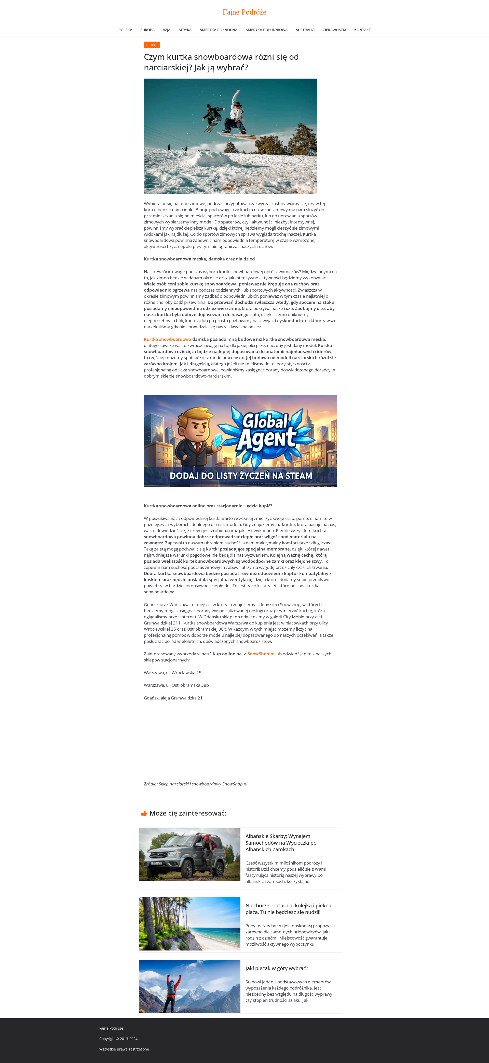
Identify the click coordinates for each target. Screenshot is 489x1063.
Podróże (152, 45)
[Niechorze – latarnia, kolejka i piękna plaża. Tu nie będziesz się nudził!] (189, 900)
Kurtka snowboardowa (167, 339)
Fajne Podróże (244, 12)
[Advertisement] (240, 743)
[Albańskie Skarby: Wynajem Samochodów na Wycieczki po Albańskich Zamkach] (189, 831)
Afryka (185, 29)
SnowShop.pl (261, 654)
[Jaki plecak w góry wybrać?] (189, 963)
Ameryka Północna (218, 29)
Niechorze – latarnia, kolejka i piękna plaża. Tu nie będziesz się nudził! (288, 909)
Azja (166, 29)
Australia (305, 29)
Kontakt (362, 29)
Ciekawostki (334, 29)
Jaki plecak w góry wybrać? (277, 968)
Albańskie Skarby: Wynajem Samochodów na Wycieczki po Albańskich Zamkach (281, 843)
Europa (147, 29)
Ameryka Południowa (267, 29)
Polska (125, 29)
